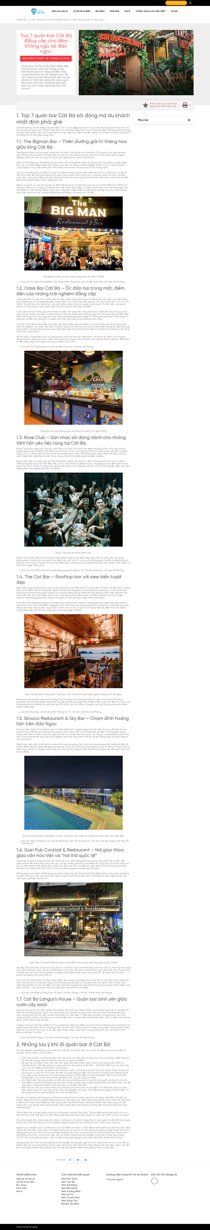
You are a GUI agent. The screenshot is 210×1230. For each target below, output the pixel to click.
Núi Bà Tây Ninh (70, 1204)
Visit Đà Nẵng (69, 1185)
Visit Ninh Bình (69, 1188)
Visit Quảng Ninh (71, 1191)
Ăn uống (100, 11)
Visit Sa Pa (67, 1194)
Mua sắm (114, 11)
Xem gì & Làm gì (60, 11)
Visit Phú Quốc (69, 1179)
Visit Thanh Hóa (70, 1197)
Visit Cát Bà (68, 1182)
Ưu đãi (174, 11)
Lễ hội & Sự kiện (25, 1182)
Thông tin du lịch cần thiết (150, 11)
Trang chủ (21, 20)
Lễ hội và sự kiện (81, 11)
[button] (189, 120)
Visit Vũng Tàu (69, 1201)
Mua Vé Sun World (176, 3)
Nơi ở (127, 11)
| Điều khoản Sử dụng (26, 1227)
